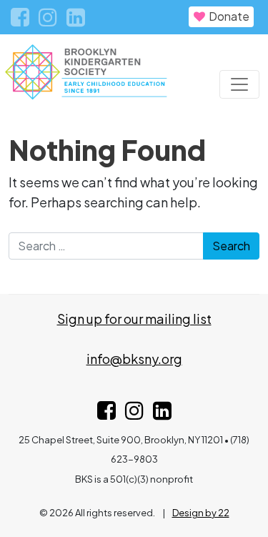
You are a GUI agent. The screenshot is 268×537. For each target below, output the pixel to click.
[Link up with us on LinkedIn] (162, 413)
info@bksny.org (134, 358)
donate (228, 16)
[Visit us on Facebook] (106, 413)
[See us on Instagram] (134, 413)
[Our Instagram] (49, 19)
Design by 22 (200, 512)
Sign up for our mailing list (134, 318)
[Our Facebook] (21, 19)
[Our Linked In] (76, 19)
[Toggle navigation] (239, 84)
